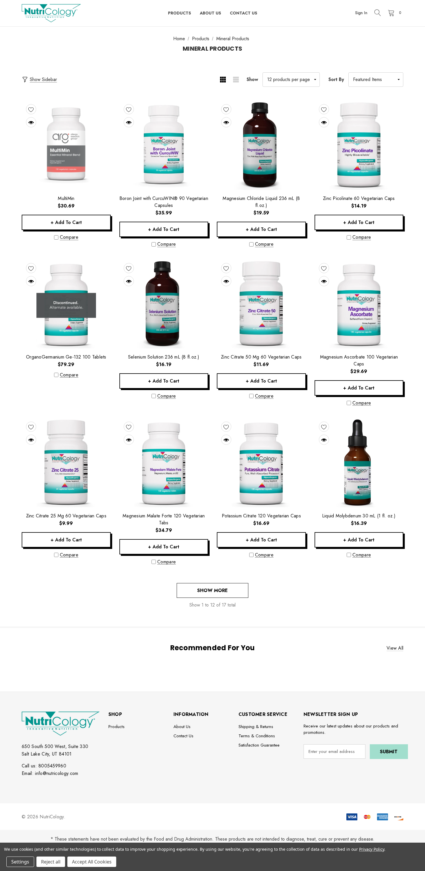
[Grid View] (222, 80)
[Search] (377, 13)
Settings (20, 862)
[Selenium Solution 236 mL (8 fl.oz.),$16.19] (163, 304)
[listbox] (375, 79)
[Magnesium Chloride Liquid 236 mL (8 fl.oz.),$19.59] (261, 145)
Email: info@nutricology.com (50, 773)
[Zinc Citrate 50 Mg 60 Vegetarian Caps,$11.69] (261, 304)
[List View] (235, 80)
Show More (212, 590)
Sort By (336, 79)
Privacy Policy (371, 849)
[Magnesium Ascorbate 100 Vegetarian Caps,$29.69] (359, 304)
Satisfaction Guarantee (259, 745)
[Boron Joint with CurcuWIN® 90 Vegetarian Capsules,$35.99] (163, 145)
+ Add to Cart (66, 222)
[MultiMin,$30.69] (66, 145)
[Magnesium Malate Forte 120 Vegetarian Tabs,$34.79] (163, 462)
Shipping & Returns (256, 726)
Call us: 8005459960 (44, 765)
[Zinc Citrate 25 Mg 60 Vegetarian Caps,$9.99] (66, 462)
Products (116, 726)
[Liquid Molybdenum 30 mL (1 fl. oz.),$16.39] (359, 462)
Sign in (361, 13)
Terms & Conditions (257, 736)
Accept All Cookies (92, 862)
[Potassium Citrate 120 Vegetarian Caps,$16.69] (261, 462)
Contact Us (183, 736)
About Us (182, 726)
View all (395, 648)
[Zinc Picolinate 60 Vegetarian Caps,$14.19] (359, 145)
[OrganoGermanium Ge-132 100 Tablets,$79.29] (66, 304)
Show (252, 79)
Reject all (50, 862)
